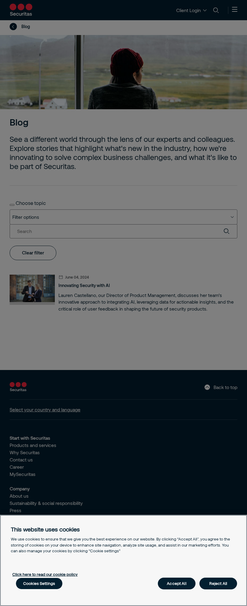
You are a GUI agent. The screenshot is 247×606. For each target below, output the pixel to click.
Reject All (218, 583)
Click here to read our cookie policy (45, 574)
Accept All (176, 583)
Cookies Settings (39, 583)
